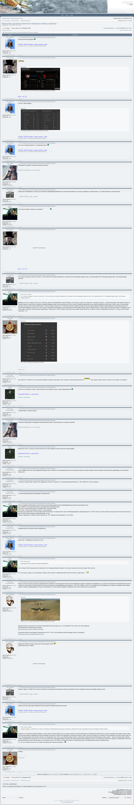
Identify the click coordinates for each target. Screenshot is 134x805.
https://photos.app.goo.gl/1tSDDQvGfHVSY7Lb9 (31, 634)
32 (118, 28)
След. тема (129, 30)
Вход (71, 15)
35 (124, 28)
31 (117, 28)
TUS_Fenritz (12, 25)
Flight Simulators (15, 20)
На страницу (107, 28)
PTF (73, 801)
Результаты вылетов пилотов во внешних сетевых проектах (29, 24)
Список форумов (6, 20)
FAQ (62, 15)
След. (130, 28)
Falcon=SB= (18, 25)
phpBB (61, 800)
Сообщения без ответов (8, 18)
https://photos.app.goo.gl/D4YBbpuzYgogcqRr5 (30, 629)
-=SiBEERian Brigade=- (25, 20)
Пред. (112, 28)
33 (120, 28)
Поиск (66, 15)
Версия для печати (6, 30)
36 (125, 28)
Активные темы (19, 18)
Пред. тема (122, 30)
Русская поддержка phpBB (67, 802)
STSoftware (68, 801)
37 (127, 28)
